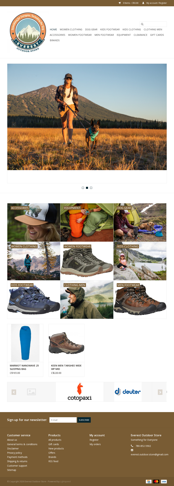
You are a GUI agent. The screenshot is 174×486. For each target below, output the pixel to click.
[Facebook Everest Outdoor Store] (127, 420)
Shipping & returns (17, 461)
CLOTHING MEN (153, 29)
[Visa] (163, 481)
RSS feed (53, 461)
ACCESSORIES (57, 34)
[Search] (142, 24)
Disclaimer (13, 448)
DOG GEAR (91, 29)
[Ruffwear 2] (87, 117)
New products (56, 448)
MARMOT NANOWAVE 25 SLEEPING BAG (24, 367)
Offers (51, 452)
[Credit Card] (148, 481)
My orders (95, 444)
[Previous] (14, 124)
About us (12, 439)
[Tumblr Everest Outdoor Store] (158, 420)
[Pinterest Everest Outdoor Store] (146, 420)
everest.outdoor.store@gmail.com (149, 454)
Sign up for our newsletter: (27, 420)
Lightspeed (65, 481)
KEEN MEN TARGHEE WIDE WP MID (66, 367)
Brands (55, 40)
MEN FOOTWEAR (104, 34)
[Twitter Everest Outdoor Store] (133, 420)
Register (94, 439)
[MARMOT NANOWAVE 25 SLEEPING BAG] (25, 343)
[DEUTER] (80, 392)
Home (53, 29)
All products (54, 439)
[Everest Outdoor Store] (28, 32)
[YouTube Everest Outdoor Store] (152, 420)
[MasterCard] (156, 481)
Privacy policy (14, 452)
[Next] (160, 124)
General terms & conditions (22, 444)
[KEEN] (128, 392)
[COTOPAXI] (31, 392)
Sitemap (11, 470)
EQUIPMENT (124, 34)
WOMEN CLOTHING (71, 29)
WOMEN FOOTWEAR (80, 34)
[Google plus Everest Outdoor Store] (139, 420)
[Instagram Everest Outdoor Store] (164, 420)
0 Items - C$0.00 (131, 3)
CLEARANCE (140, 34)
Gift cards (157, 34)
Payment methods (17, 457)
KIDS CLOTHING (132, 29)
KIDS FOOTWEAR (110, 29)
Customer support (17, 465)
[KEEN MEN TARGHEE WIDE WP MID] (66, 343)
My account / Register (156, 3)
